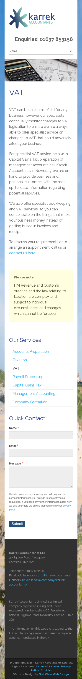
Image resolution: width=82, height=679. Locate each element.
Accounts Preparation (31, 351)
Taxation (20, 360)
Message (16, 463)
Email (13, 445)
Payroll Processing (28, 377)
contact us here (22, 253)
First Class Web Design (54, 674)
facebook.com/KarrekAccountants (46, 575)
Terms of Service (47, 666)
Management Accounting (34, 393)
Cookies (46, 670)
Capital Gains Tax (27, 385)
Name (14, 428)
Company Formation (30, 402)
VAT (16, 368)
